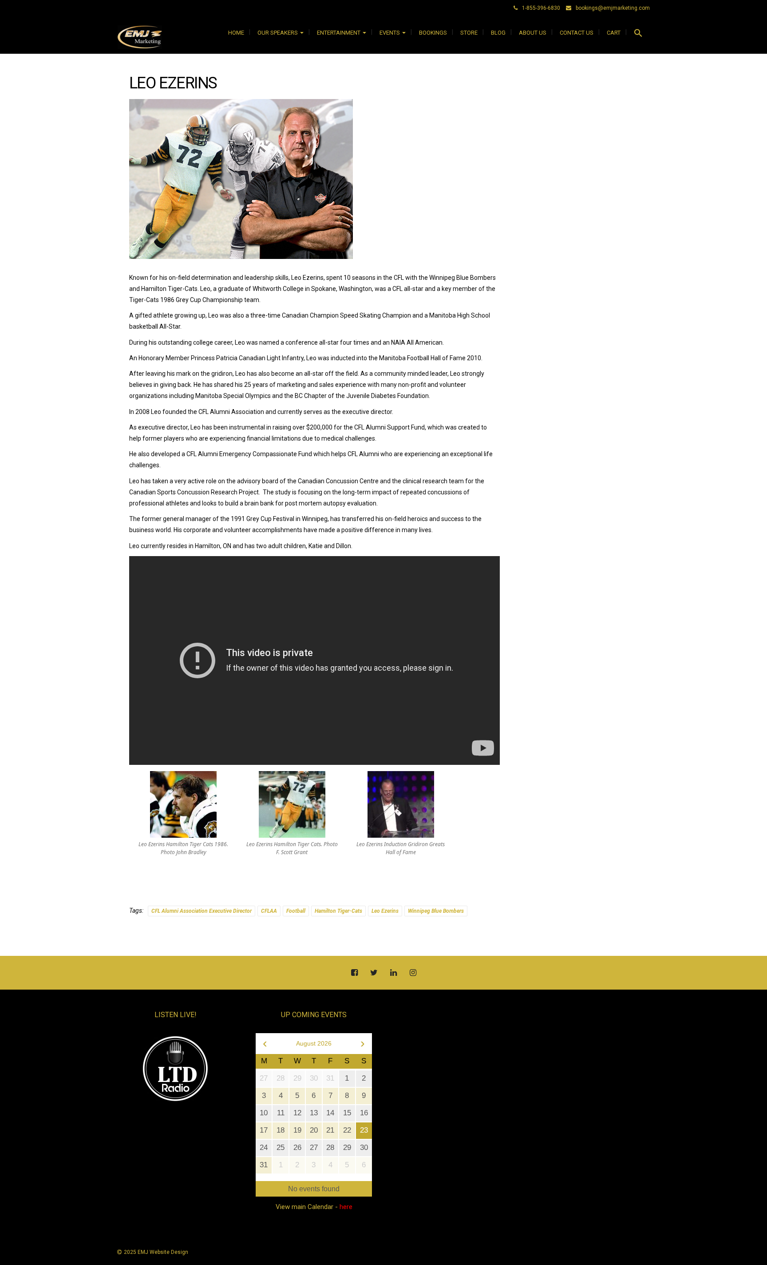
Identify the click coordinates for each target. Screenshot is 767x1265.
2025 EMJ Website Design (156, 1252)
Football (295, 911)
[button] (638, 34)
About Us (532, 32)
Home (236, 32)
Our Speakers (278, 32)
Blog (498, 32)
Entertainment (339, 32)
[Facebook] (354, 973)
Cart (614, 32)
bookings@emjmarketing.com (613, 8)
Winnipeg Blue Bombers (436, 911)
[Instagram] (413, 973)
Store (469, 32)
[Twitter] (374, 973)
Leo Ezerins (385, 911)
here (346, 1207)
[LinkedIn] (393, 973)
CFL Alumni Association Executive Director (201, 911)
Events (390, 32)
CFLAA (269, 911)
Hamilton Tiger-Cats (338, 911)
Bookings (433, 32)
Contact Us (576, 32)
